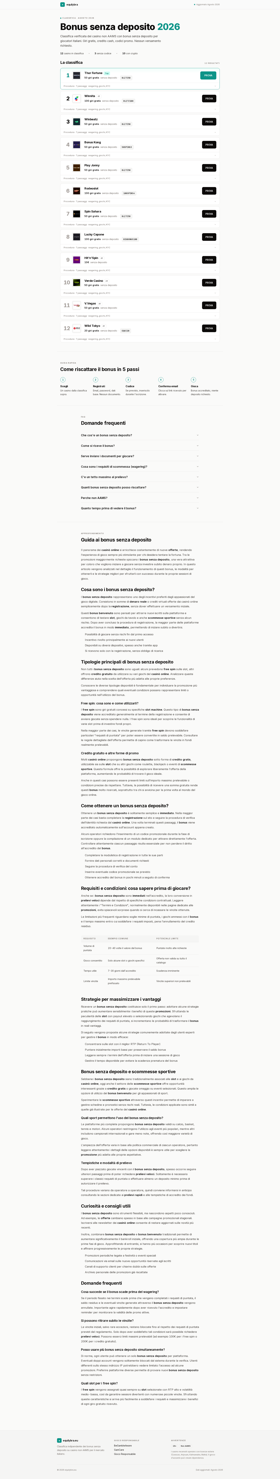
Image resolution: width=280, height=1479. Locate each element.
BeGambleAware (123, 1445)
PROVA (208, 75)
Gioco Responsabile (125, 1454)
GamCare (119, 1449)
